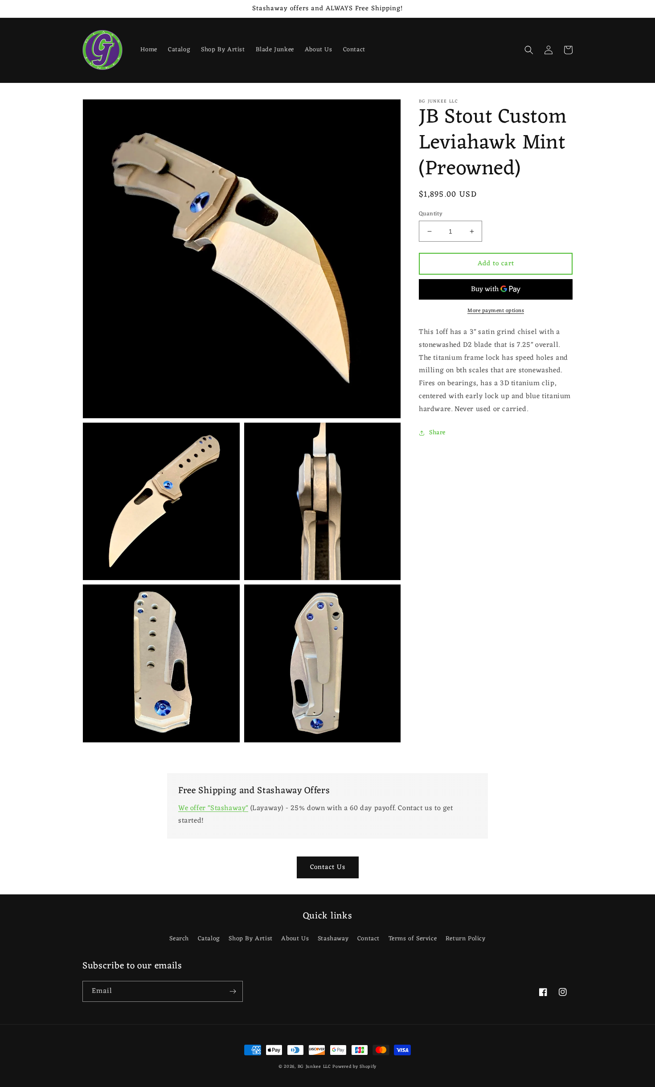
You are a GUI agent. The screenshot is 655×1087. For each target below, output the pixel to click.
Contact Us (327, 867)
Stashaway (333, 938)
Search (179, 938)
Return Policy (466, 938)
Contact (368, 938)
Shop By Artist (250, 938)
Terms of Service (413, 938)
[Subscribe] (232, 991)
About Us (295, 938)
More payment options (495, 311)
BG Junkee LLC (314, 1067)
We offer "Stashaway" (213, 808)
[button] (529, 50)
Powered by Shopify (354, 1067)
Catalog (209, 938)
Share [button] (437, 432)
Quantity (430, 214)
